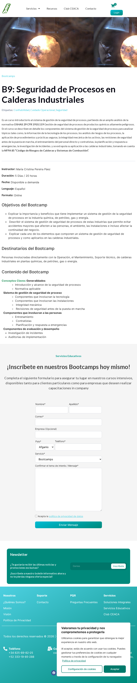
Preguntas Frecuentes (84, 602)
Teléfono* (60, 441)
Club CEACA (71, 8)
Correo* (39, 416)
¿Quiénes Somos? (14, 602)
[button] (116, 12)
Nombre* (40, 404)
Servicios (31, 8)
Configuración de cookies (82, 669)
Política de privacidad (74, 660)
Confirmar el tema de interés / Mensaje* (56, 466)
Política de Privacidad (17, 620)
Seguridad (61, 109)
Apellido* (74, 404)
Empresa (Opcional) (46, 429)
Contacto (90, 8)
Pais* (38, 441)
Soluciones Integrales (117, 602)
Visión (7, 614)
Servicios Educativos (117, 608)
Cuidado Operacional (42, 109)
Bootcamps (8, 75)
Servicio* (40, 454)
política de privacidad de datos (66, 516)
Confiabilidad (21, 109)
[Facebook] (53, 672)
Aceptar (114, 669)
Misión (7, 608)
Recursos (52, 8)
